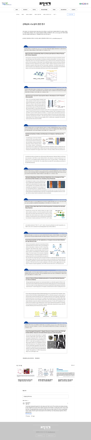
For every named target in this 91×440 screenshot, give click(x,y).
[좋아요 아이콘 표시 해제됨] (26, 416)
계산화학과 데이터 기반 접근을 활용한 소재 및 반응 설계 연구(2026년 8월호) (65, 380)
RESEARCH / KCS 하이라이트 (28, 358)
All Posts (17, 14)
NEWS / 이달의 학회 (38, 14)
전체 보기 (73, 365)
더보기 (55, 14)
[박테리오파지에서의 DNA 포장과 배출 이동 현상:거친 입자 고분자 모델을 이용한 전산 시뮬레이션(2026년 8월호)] (25, 373)
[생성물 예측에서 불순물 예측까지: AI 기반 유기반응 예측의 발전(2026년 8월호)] (45, 373)
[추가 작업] (67, 403)
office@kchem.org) (51, 432)
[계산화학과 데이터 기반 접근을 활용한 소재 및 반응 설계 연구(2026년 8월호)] (66, 373)
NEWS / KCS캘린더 (29, 14)
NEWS (23, 14)
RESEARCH (37, 358)
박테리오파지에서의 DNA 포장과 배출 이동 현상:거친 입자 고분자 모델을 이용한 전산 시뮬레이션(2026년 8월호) (25, 380)
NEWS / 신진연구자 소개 (47, 14)
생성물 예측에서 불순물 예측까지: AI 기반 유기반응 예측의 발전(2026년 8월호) (45, 380)
